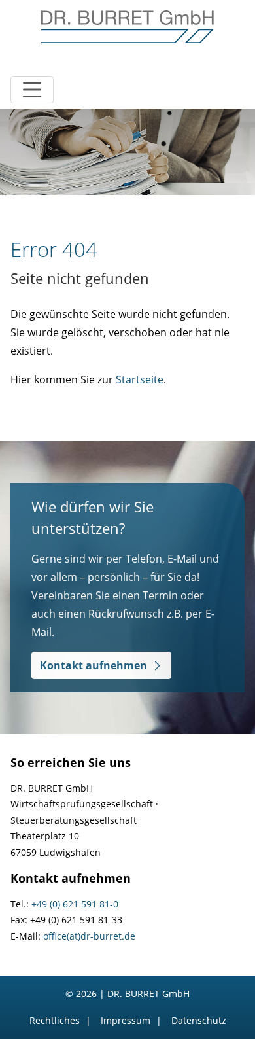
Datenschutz (198, 1020)
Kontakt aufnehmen (93, 665)
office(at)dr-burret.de (89, 936)
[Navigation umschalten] (32, 89)
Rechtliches (54, 1020)
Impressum (125, 1020)
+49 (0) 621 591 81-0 (74, 904)
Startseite (139, 379)
